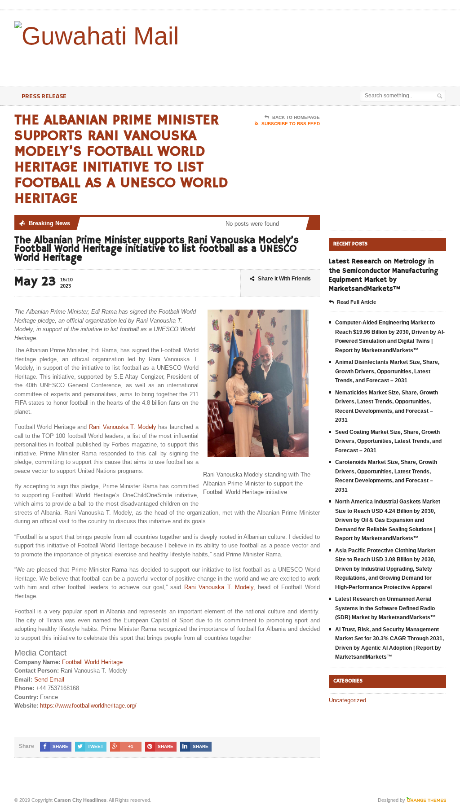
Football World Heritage (92, 662)
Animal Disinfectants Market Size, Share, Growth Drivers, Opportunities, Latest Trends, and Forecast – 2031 (387, 371)
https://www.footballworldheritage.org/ (88, 705)
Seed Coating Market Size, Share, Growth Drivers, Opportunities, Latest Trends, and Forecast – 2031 (388, 441)
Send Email (49, 679)
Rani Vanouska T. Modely (122, 427)
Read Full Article (356, 302)
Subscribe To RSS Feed (290, 123)
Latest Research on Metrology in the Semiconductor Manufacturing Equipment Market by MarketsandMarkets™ (383, 275)
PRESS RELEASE (44, 96)
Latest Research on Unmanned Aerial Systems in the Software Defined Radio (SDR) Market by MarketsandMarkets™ (385, 608)
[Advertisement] (249, 64)
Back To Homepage (296, 117)
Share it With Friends (284, 278)
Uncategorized (347, 700)
